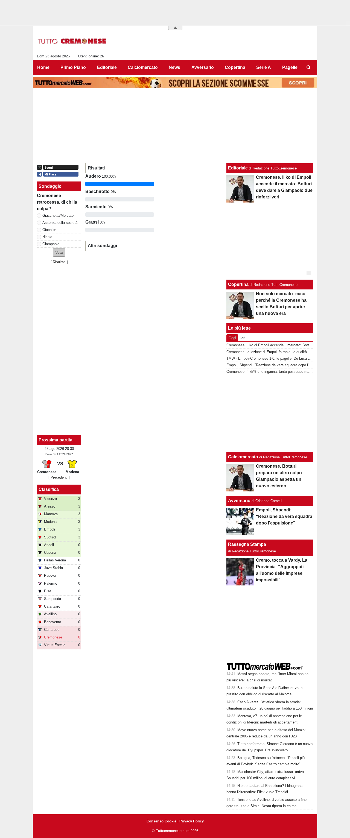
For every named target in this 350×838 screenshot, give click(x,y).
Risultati (59, 262)
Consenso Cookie (161, 821)
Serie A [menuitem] (263, 67)
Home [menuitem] (43, 67)
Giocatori (49, 230)
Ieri (242, 338)
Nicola (47, 237)
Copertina (238, 284)
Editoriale (238, 168)
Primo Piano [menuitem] (73, 67)
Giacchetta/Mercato (58, 215)
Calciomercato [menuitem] (143, 67)
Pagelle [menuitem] (290, 67)
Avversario (239, 500)
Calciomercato (243, 457)
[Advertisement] (270, 413)
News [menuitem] (174, 67)
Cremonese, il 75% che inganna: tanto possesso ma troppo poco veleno (283, 372)
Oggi (232, 338)
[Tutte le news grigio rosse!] (72, 41)
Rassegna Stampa (247, 544)
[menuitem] (308, 67)
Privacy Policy (191, 821)
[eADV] (309, 273)
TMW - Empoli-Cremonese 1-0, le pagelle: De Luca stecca (272, 358)
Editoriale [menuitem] (107, 67)
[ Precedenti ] (59, 477)
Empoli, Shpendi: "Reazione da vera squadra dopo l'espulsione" (276, 365)
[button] (59, 252)
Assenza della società (59, 223)
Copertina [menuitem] (235, 67)
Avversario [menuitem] (202, 67)
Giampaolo (50, 244)
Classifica (49, 489)
